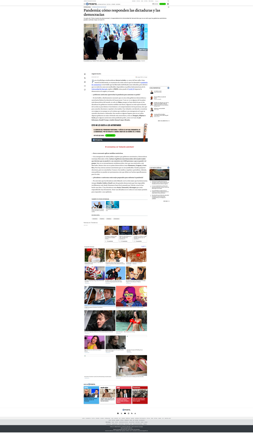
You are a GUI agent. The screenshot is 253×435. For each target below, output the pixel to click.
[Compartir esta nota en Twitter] (85, 78)
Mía (133, 420)
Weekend (117, 420)
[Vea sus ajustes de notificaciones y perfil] (168, 4)
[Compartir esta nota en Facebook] (85, 74)
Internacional (107, 418)
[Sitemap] (135, 413)
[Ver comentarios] (168, 7)
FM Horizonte (141, 420)
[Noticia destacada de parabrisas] (140, 388)
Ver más (165, 201)
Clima (112, 418)
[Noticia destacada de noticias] (91, 388)
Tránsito (145, 424)
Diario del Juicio (168, 418)
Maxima (145, 422)
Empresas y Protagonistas (140, 418)
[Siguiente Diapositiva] (146, 235)
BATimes (136, 420)
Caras (142, 1)
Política (109, 4)
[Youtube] (125, 413)
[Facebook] (118, 413)
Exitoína (146, 1)
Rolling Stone (131, 422)
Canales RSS (108, 424)
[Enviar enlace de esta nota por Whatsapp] (85, 82)
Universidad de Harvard (99, 89)
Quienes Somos (115, 424)
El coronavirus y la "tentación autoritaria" (119, 147)
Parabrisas (126, 420)
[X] (121, 413)
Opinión (113, 4)
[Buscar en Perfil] (168, 1)
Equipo (131, 424)
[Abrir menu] (85, 4)
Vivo (163, 418)
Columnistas (155, 88)
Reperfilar (128, 418)
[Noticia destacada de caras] (123, 388)
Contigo (116, 422)
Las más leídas (155, 168)
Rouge (131, 420)
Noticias (138, 1)
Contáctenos (121, 424)
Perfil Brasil (151, 1)
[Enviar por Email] (85, 86)
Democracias (116, 218)
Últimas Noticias (102, 4)
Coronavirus (95, 218)
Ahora (83, 418)
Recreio (142, 422)
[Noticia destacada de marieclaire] (107, 388)
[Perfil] (91, 384)
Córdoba (123, 418)
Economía (97, 418)
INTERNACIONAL (87, 7)
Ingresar (156, 3)
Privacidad (127, 424)
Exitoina (155, 418)
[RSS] (131, 413)
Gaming (159, 418)
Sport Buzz (137, 422)
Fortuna (122, 420)
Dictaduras (109, 218)
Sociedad (118, 4)
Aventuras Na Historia (123, 422)
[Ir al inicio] (91, 4)
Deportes (116, 418)
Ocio (120, 418)
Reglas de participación (137, 424)
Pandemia (102, 218)
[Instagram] (128, 413)
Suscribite (162, 4)
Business (134, 1)
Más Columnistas (163, 120)
